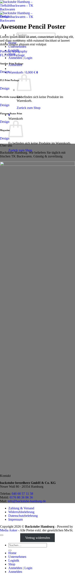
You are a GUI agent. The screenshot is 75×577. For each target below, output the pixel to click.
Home (12, 553)
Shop (11, 564)
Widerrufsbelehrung (21, 512)
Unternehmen (17, 46)
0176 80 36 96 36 (21, 497)
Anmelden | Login (20, 58)
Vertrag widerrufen (37, 538)
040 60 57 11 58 (22, 493)
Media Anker (8, 530)
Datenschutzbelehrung (23, 515)
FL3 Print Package (12, 55)
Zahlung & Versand (21, 508)
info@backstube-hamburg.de (27, 501)
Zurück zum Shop (28, 108)
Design (4, 16)
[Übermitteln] (10, 550)
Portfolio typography (13, 51)
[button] (23, 72)
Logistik (13, 560)
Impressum (15, 519)
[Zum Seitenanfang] (1, 535)
